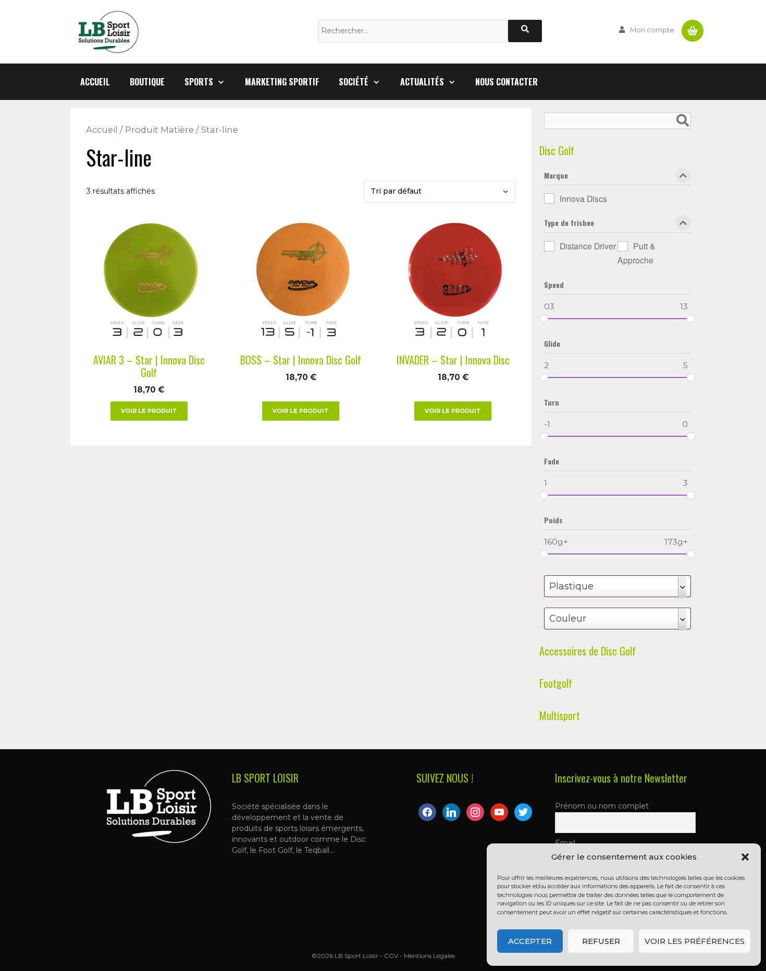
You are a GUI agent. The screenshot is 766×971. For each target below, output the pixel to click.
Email (565, 843)
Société (353, 81)
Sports (198, 81)
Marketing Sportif (282, 81)
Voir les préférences (695, 941)
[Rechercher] (525, 31)
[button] (745, 857)
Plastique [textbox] (571, 586)
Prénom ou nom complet (602, 806)
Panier (692, 26)
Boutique (147, 81)
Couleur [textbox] (567, 618)
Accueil (95, 81)
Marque (556, 176)
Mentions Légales (429, 956)
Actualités (422, 81)
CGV (391, 956)
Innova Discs (583, 198)
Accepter (530, 941)
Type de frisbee (569, 223)
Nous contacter (506, 81)
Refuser (601, 941)
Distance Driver (588, 245)
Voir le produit (149, 410)
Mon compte (652, 30)
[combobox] (617, 586)
